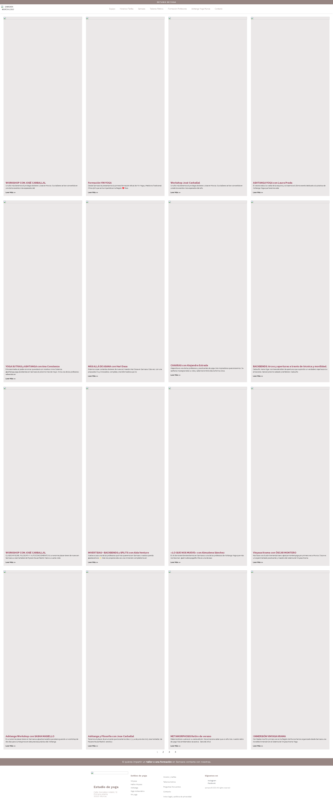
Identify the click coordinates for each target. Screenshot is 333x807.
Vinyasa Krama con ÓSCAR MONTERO (274, 552)
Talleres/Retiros (156, 9)
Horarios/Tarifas (126, 9)
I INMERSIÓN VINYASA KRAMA (269, 736)
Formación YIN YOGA (100, 182)
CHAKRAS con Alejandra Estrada (189, 365)
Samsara (141, 9)
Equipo (112, 9)
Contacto (218, 9)
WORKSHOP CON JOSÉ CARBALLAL (26, 182)
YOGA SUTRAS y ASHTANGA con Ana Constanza (33, 366)
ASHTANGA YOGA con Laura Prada (272, 182)
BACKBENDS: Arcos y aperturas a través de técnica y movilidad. (290, 366)
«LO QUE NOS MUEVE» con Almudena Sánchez (198, 552)
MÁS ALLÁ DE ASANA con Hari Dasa (107, 366)
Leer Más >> (10, 192)
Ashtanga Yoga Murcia (200, 9)
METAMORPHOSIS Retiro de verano (191, 736)
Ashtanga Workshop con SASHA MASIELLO (30, 736)
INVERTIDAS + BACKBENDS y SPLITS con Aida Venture (118, 552)
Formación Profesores (177, 9)
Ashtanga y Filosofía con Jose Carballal (111, 736)
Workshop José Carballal (185, 182)
